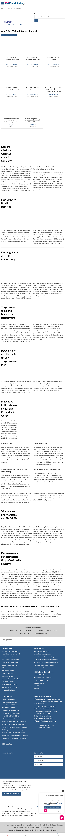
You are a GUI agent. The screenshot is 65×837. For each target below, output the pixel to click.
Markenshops (11, 8)
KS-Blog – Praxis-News (8, 699)
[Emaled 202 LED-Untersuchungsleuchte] (32, 47)
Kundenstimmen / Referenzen (42, 677)
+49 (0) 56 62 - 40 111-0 (48, 630)
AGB (31, 830)
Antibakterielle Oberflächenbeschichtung (46, 662)
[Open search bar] (35, 14)
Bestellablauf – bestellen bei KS (11, 654)
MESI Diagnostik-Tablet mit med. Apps (13, 730)
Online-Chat (24, 634)
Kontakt (36, 688)
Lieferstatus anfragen (8, 670)
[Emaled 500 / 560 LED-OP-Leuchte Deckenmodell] (11, 77)
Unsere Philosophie (39, 675)
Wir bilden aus (38, 686)
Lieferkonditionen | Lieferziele (10, 687)
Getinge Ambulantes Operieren (11, 719)
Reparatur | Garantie (8, 682)
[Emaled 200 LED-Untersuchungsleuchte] (11, 47)
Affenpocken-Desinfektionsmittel (11, 713)
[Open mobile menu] (2, 3)
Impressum (11, 830)
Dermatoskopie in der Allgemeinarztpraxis (14, 738)
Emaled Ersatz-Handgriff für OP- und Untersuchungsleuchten (11, 120)
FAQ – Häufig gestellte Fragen (10, 659)
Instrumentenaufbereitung (42, 668)
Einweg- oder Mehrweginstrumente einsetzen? (15, 735)
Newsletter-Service (7, 676)
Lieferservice (5, 668)
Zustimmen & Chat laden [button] (52, 807)
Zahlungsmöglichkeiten (8, 690)
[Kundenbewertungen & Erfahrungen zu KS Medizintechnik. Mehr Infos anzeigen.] (49, 786)
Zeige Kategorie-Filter (10, 35)
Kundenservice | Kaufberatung (11, 662)
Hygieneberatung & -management (44, 665)
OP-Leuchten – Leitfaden (9, 707)
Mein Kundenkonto (7, 673)
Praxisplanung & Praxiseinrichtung (44, 657)
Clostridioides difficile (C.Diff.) (10, 716)
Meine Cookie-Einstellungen (42, 830)
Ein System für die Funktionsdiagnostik (13, 724)
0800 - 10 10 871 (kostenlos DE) (21, 630)
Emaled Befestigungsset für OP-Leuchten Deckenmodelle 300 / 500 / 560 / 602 (53, 89)
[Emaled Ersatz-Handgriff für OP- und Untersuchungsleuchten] (11, 107)
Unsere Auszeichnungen (41, 680)
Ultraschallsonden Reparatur (42, 654)
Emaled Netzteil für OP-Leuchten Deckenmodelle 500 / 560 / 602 (32, 120)
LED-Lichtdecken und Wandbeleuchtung (46, 659)
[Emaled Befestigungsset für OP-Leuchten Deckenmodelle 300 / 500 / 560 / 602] (53, 77)
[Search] (36, 20)
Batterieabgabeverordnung (10, 651)
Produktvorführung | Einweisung (11, 679)
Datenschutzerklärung (22, 830)
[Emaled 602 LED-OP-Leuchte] (32, 77)
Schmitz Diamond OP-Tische (10, 705)
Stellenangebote (39, 683)
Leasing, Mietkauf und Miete (10, 665)
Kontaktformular (41, 634)
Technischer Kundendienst (41, 651)
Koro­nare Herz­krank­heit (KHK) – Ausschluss (14, 727)
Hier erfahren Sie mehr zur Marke (14, 25)
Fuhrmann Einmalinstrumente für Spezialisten (15, 721)
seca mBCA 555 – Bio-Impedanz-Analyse (13, 732)
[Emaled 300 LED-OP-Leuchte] (53, 47)
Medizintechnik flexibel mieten (10, 710)
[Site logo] (15, 3)
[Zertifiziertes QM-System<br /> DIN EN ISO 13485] (36, 727)
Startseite (3, 8)
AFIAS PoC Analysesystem (9, 702)
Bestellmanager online (8, 657)
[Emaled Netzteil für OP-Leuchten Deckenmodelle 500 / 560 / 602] (32, 107)
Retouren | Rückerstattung (9, 684)
